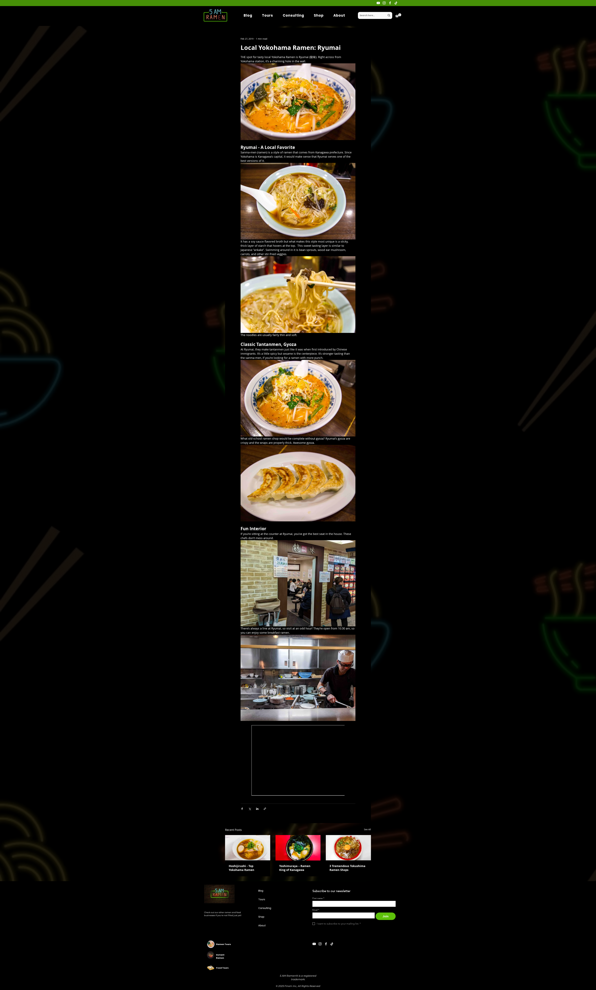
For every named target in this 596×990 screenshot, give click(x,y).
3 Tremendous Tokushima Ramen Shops (347, 868)
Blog (260, 890)
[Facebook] (390, 3)
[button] (398, 15)
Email (315, 910)
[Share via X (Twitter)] (249, 808)
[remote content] (298, 760)
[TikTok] (396, 3)
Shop (261, 917)
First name (318, 898)
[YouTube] (378, 3)
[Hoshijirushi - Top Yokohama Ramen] (247, 847)
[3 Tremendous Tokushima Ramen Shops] (348, 847)
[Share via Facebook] (242, 808)
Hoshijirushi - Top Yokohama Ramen (241, 868)
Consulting (264, 908)
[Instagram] (384, 3)
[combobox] (375, 15)
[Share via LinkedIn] (257, 808)
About (262, 925)
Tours (261, 899)
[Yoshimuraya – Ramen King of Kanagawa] (298, 848)
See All (367, 829)
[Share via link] (264, 808)
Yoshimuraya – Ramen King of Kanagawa (294, 868)
